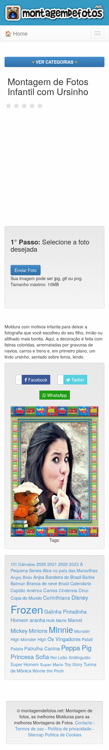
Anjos (38, 577)
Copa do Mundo (26, 598)
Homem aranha (28, 620)
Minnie (61, 629)
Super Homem (25, 664)
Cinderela (68, 590)
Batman (18, 583)
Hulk (50, 620)
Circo (83, 590)
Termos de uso (29, 729)
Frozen (27, 609)
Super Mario (51, 664)
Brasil (63, 583)
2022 (63, 564)
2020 (41, 564)
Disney (79, 597)
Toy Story (73, 664)
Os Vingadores (64, 639)
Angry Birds (21, 577)
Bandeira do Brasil (63, 577)
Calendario (80, 583)
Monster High (33, 639)
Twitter (71, 380)
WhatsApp (56, 395)
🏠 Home (16, 33)
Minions (38, 630)
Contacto (84, 723)
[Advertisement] (54, 156)
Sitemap (36, 735)
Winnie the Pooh (48, 671)
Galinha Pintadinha (65, 611)
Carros (50, 590)
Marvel (75, 620)
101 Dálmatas (23, 564)
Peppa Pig (76, 647)
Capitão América (26, 590)
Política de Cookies (63, 735)
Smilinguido (80, 657)
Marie (61, 620)
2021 (52, 564)
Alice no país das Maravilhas (70, 570)
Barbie (88, 577)
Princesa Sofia (30, 656)
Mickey (19, 630)
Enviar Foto (26, 270)
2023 (74, 564)
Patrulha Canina (42, 648)
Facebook (32, 380)
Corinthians (56, 597)
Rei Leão (59, 657)
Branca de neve (42, 583)
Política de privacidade (69, 729)
